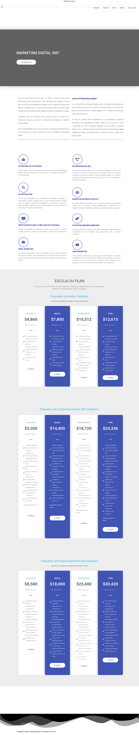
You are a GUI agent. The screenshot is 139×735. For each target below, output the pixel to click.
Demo (114, 8)
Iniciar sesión (132, 8)
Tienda (122, 8)
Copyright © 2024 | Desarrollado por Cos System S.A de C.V (36, 731)
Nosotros (96, 8)
